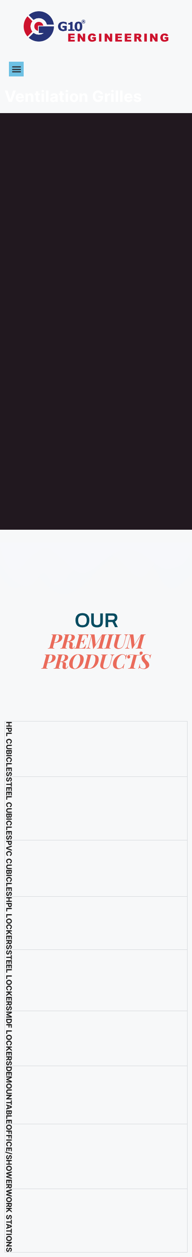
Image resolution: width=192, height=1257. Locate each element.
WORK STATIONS (8, 1220)
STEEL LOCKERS (8, 980)
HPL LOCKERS (8, 923)
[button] (16, 69)
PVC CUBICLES (8, 868)
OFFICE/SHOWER (8, 1156)
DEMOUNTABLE (8, 1095)
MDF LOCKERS (8, 1038)
